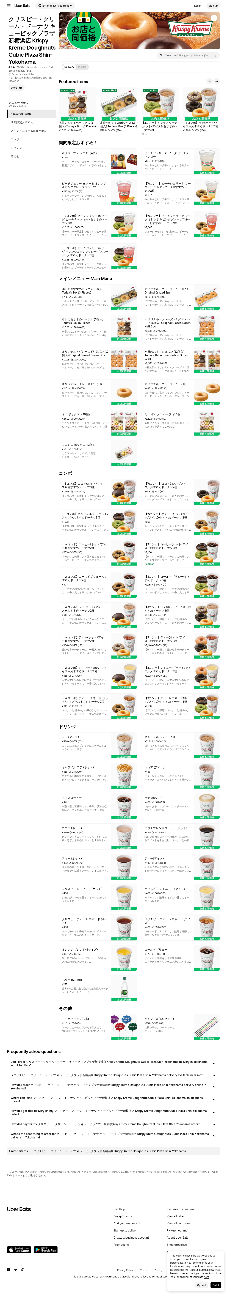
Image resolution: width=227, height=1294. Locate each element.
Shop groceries (177, 1244)
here (206, 1277)
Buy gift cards (123, 1216)
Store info (17, 87)
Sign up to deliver (125, 1230)
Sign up (213, 5)
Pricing (158, 1270)
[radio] (69, 67)
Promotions (121, 1244)
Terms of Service (161, 1276)
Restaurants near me (181, 1209)
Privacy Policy (125, 1270)
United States (18, 1151)
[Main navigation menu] (9, 5)
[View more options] (214, 18)
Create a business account (131, 1237)
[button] (113, 1063)
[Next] (217, 81)
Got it (216, 1285)
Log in (197, 5)
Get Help (119, 1209)
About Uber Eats (177, 1237)
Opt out (201, 1285)
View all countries (178, 1223)
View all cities (176, 1216)
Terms (143, 1270)
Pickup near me (177, 1230)
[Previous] (209, 81)
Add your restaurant (127, 1223)
